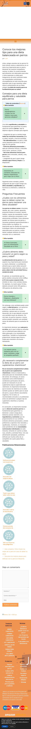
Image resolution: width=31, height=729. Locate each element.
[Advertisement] (15, 22)
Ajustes (12, 726)
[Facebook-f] (25, 3)
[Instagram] (28, 3)
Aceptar (5, 726)
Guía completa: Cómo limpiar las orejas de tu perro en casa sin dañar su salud (14, 551)
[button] (15, 41)
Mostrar (22, 103)
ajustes (14, 723)
